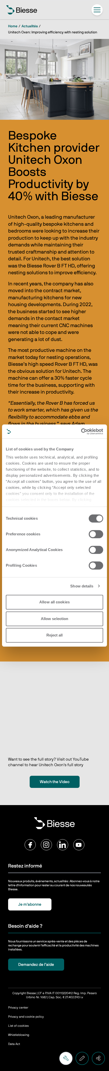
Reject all (54, 635)
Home (12, 26)
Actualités (30, 26)
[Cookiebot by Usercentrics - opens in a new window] (81, 431)
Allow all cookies (54, 602)
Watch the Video (54, 782)
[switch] (96, 534)
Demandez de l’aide (36, 965)
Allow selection (54, 619)
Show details (81, 586)
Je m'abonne (29, 904)
